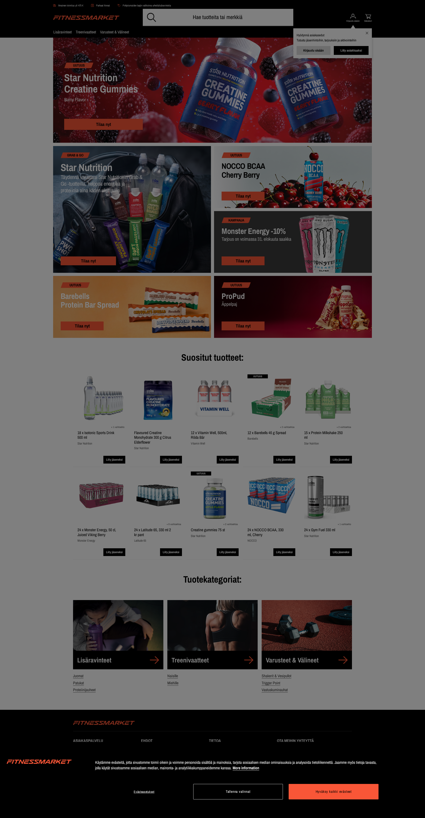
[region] (212, 780)
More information (246, 768)
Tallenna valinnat (238, 791)
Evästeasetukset (144, 792)
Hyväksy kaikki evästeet (334, 791)
